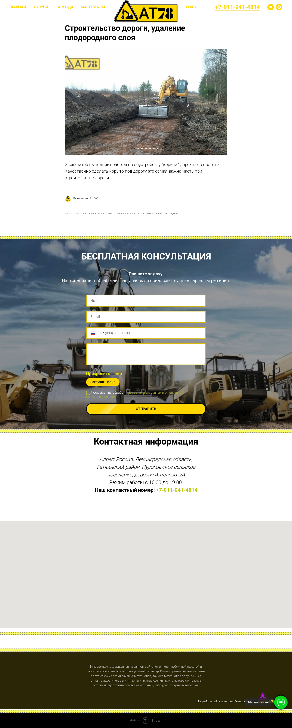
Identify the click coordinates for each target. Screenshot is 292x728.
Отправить (146, 409)
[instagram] (279, 7)
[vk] (270, 7)
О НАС (190, 7)
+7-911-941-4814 (237, 7)
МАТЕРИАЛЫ (93, 7)
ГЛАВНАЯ (17, 7)
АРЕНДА (66, 7)
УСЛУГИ (40, 7)
